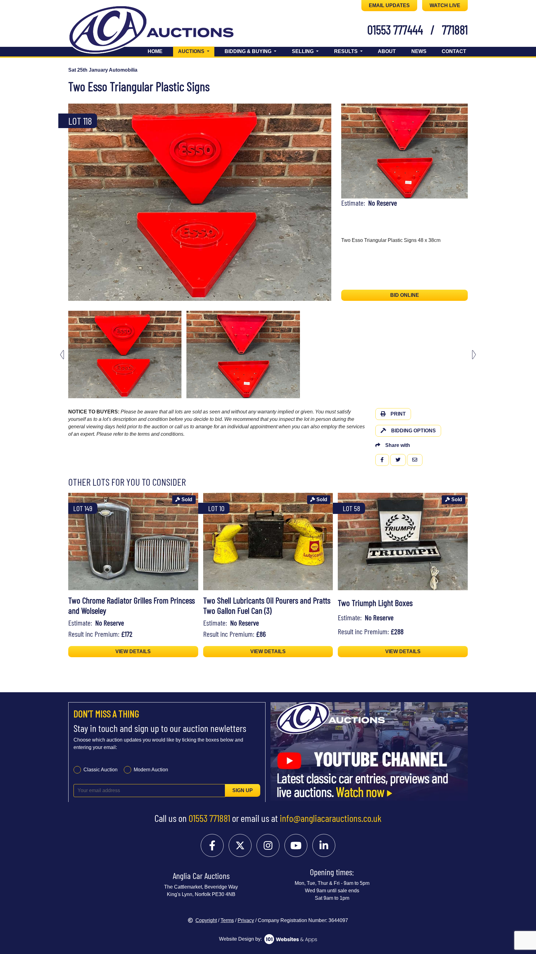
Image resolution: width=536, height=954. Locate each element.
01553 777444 (395, 29)
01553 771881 (209, 818)
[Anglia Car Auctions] (162, 30)
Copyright (206, 920)
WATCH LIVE (445, 5)
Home (155, 51)
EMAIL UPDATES (389, 5)
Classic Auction (100, 769)
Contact (454, 51)
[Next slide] (322, 202)
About (387, 51)
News (419, 51)
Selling (303, 51)
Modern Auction (151, 769)
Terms (227, 920)
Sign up (242, 790)
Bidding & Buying (249, 51)
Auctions (196, 51)
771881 (455, 29)
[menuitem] (124, 354)
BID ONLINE (404, 295)
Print (398, 414)
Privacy (246, 920)
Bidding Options (413, 430)
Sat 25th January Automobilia (102, 70)
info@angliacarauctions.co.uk (331, 818)
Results (346, 51)
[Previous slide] (77, 202)
